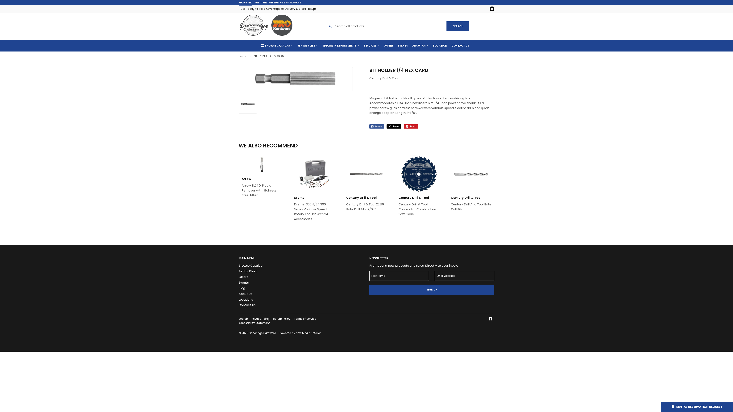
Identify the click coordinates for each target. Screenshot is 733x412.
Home (242, 56)
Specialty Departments (339, 45)
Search (461, 26)
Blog (242, 288)
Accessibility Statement (254, 323)
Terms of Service (305, 319)
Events (403, 45)
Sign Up (431, 289)
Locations (246, 299)
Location (440, 45)
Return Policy (281, 319)
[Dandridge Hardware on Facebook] (490, 319)
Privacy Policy (261, 319)
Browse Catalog (277, 45)
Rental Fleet (306, 45)
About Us (419, 45)
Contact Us (460, 45)
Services (370, 45)
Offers (389, 45)
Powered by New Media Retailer (300, 333)
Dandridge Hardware (262, 333)
